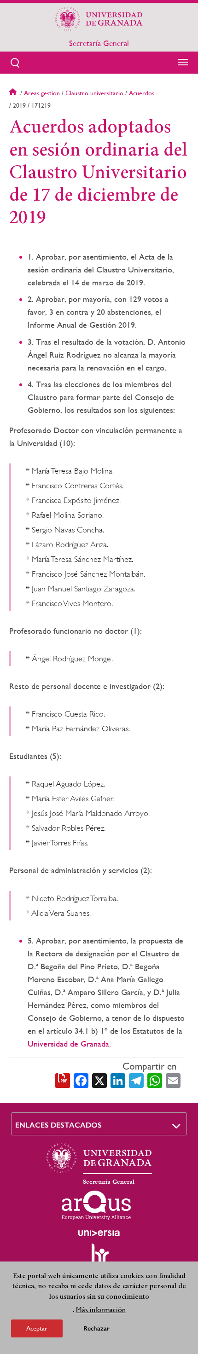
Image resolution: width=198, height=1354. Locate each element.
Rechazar (96, 1328)
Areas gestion (42, 93)
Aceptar (36, 1328)
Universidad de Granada (68, 1043)
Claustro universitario (94, 93)
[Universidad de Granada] (99, 18)
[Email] (173, 1079)
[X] (99, 1079)
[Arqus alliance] (96, 1205)
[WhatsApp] (154, 1079)
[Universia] (99, 1233)
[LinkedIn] (118, 1079)
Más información (101, 1309)
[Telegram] (136, 1079)
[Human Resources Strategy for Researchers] (99, 1258)
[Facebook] (81, 1079)
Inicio (13, 93)
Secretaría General (99, 43)
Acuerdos (141, 93)
